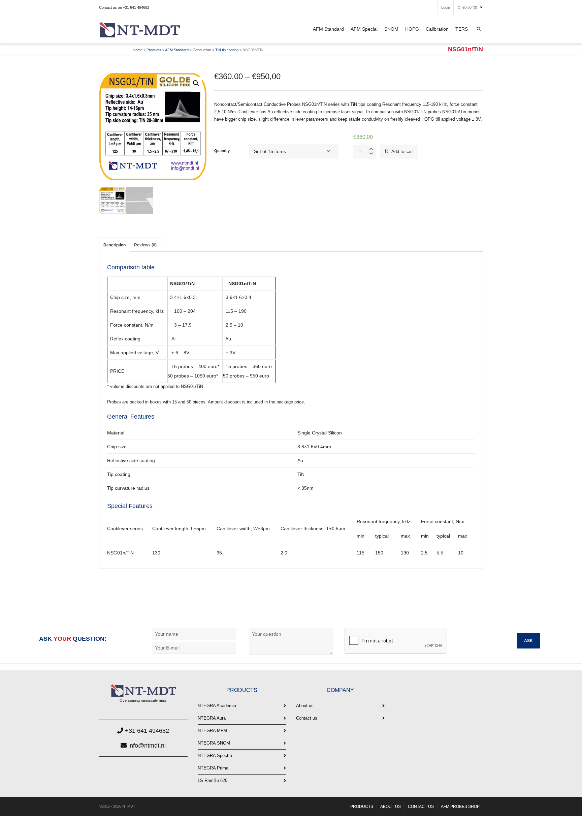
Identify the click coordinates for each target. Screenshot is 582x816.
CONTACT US (421, 806)
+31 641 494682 (146, 730)
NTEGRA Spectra (215, 755)
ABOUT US (390, 806)
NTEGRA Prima (213, 767)
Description (114, 245)
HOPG (412, 29)
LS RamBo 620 (212, 780)
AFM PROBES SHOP (460, 806)
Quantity (222, 151)
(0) (469, 7)
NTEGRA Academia (217, 705)
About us (305, 705)
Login (445, 7)
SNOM (391, 29)
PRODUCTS (361, 806)
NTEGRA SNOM (214, 743)
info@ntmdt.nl (146, 745)
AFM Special (364, 29)
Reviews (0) (145, 245)
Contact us (306, 718)
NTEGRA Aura (212, 718)
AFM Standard (328, 29)
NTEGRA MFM (212, 730)
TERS (461, 29)
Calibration (437, 29)
